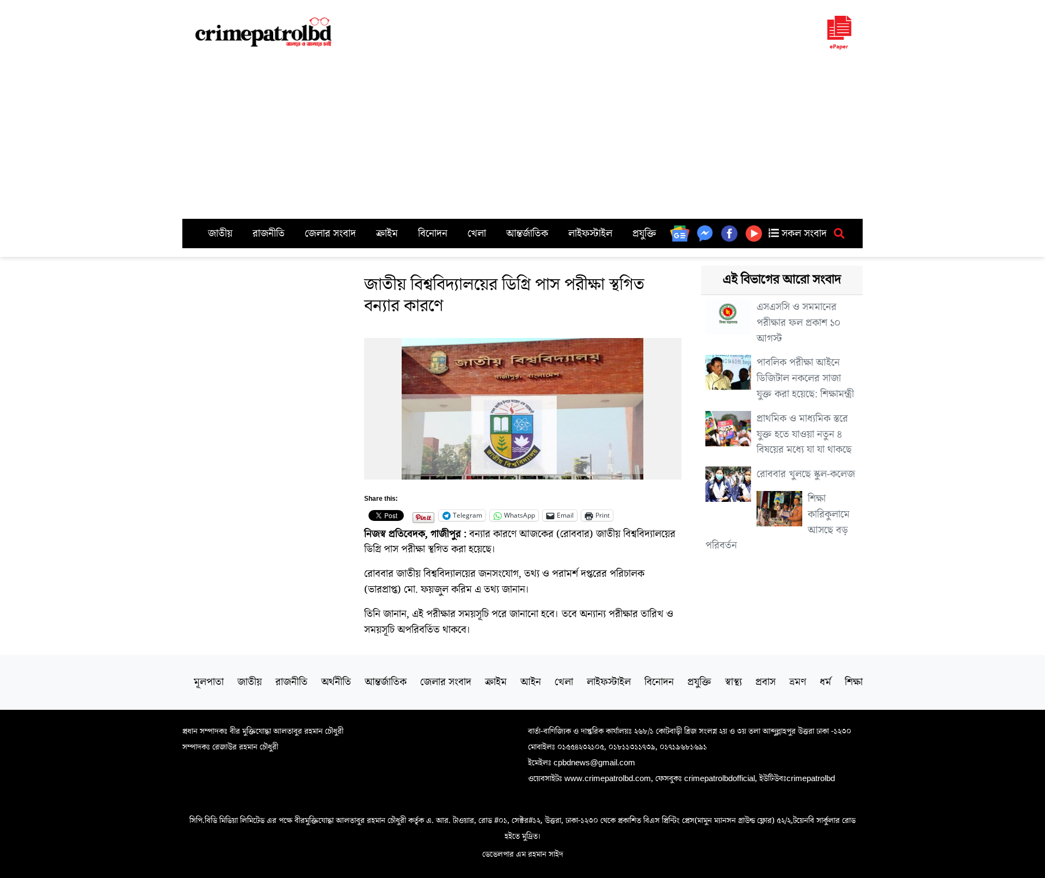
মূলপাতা (209, 682)
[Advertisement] (522, 137)
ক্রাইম (387, 233)
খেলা (477, 233)
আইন (530, 682)
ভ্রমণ (797, 682)
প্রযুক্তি (644, 233)
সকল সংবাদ (803, 233)
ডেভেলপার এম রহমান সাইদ (522, 854)
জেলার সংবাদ (330, 233)
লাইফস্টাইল (590, 233)
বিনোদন (432, 233)
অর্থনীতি (336, 682)
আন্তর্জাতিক (527, 233)
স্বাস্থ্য (733, 682)
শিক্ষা (854, 682)
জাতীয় (220, 233)
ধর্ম (825, 682)
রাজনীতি (269, 233)
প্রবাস (765, 682)
